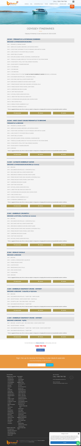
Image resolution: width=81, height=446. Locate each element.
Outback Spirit (10, 435)
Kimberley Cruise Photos (22, 424)
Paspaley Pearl (10, 411)
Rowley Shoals (21, 408)
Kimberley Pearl (10, 392)
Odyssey (9, 408)
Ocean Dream (10, 407)
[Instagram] (70, 1)
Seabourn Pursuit (11, 417)
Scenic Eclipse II (10, 415)
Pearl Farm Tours (21, 404)
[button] (78, 433)
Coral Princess (10, 383)
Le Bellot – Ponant (11, 398)
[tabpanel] (40, 12)
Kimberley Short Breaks (22, 398)
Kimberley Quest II (11, 394)
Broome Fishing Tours (22, 386)
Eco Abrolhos (10, 389)
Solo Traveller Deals (21, 420)
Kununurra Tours (21, 399)
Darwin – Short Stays (22, 395)
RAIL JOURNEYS (20, 376)
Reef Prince (10, 414)
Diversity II (9, 385)
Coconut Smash (31, 441)
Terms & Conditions (41, 440)
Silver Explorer (10, 420)
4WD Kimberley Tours (11, 432)
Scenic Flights (20, 410)
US (72, 6)
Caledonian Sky (10, 377)
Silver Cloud (10, 418)
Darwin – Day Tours (21, 394)
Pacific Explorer (10, 410)
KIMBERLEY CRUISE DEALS (21, 417)
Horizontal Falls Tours (22, 397)
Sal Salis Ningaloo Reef (12, 433)
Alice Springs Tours (21, 383)
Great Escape (10, 391)
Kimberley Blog (21, 423)
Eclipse (9, 388)
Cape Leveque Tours (22, 392)
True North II (10, 423)
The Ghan (20, 377)
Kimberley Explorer (11, 395)
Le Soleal (9, 402)
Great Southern (21, 379)
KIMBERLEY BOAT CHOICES (11, 376)
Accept (64, 442)
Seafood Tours (21, 411)
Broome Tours (20, 388)
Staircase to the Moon (22, 413)
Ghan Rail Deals (21, 418)
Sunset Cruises (21, 414)
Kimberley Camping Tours (12, 430)
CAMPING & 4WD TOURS (11, 427)
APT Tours (20, 385)
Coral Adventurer (11, 379)
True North (9, 421)
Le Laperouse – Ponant (12, 401)
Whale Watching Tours (22, 415)
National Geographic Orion (11, 405)
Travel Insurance (21, 426)
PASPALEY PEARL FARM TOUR (23, 406)
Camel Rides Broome (22, 391)
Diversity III (9, 386)
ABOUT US (19, 421)
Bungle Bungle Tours (22, 389)
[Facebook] (69, 1)
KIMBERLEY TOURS (20, 382)
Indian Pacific (20, 380)
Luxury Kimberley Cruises (22, 401)
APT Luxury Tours (11, 429)
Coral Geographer (11, 382)
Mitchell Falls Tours (21, 402)
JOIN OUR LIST (50, 364)
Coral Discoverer (11, 380)
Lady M (9, 397)
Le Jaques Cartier (11, 399)
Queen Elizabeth (11, 413)
